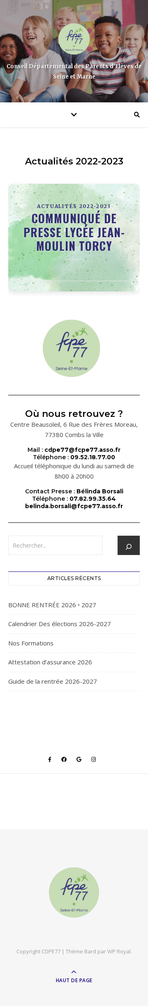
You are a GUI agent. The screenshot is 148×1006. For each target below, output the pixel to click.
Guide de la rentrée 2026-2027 (52, 681)
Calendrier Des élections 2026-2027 (59, 624)
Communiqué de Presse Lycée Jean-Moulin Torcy (74, 232)
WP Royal (119, 951)
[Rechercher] (129, 547)
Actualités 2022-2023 (74, 206)
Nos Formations (30, 643)
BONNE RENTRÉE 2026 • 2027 (52, 605)
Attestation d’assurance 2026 (50, 662)
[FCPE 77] (74, 39)
